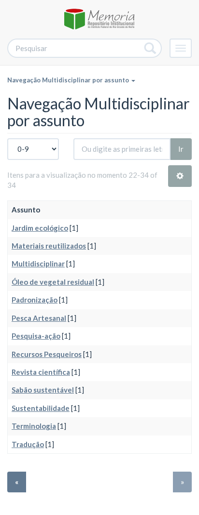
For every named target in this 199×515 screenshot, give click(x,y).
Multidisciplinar (38, 263)
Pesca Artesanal (39, 318)
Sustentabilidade (41, 408)
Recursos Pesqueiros (47, 354)
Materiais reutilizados (49, 245)
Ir (181, 149)
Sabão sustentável (43, 389)
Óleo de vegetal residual (53, 281)
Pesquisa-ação (36, 335)
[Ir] (150, 48)
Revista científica (41, 372)
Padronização (34, 299)
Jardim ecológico (40, 228)
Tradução (28, 444)
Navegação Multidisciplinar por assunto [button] (68, 80)
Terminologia (34, 426)
